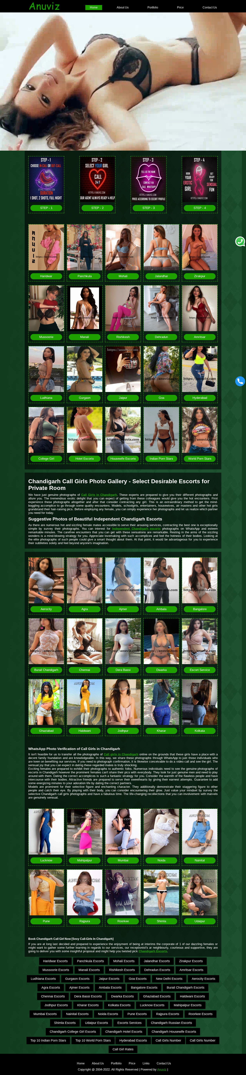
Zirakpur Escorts (191, 961)
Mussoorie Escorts (56, 970)
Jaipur (123, 398)
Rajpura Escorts (167, 1014)
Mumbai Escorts (45, 1014)
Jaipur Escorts (109, 979)
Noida (161, 860)
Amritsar (199, 337)
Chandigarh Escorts (153, 951)
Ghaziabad (46, 731)
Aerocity (46, 609)
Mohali (123, 276)
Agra (84, 609)
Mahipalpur (84, 860)
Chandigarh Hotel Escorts (123, 1031)
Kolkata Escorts (119, 1005)
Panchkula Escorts (90, 961)
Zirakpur (199, 276)
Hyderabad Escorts (133, 1040)
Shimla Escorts (65, 1023)
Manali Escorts (89, 970)
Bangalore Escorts (144, 987)
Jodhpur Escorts (56, 1005)
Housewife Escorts (123, 458)
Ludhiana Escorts (43, 979)
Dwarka (161, 670)
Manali (84, 337)
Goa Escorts (138, 979)
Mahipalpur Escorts (188, 1005)
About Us (123, 7)
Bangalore (200, 609)
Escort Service (200, 670)
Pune (46, 921)
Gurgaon (84, 398)
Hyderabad (200, 398)
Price (180, 7)
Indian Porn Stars (161, 458)
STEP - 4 (200, 208)
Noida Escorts (108, 1014)
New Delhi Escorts (169, 979)
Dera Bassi (123, 670)
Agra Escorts (50, 987)
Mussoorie (46, 337)
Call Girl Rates (123, 1049)
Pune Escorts (137, 1014)
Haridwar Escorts (55, 961)
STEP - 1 (46, 208)
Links (146, 1063)
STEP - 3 (148, 208)
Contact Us (210, 7)
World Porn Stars (199, 458)
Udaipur (199, 921)
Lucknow (46, 860)
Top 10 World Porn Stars (93, 1040)
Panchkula (85, 276)
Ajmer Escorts (79, 987)
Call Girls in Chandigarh (99, 495)
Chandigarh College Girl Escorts (73, 1031)
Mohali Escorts (124, 961)
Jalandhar (161, 276)
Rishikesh (123, 337)
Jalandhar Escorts (157, 961)
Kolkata (200, 731)
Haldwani (85, 731)
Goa (161, 398)
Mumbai (123, 860)
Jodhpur (123, 731)
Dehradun (161, 337)
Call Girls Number (168, 1040)
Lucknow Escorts (152, 1005)
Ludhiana (46, 398)
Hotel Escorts (84, 458)
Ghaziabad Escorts (157, 996)
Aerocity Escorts (203, 979)
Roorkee (123, 921)
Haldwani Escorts (192, 996)
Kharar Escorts (88, 1005)
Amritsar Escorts (191, 970)
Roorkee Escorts (201, 1014)
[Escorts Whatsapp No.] (240, 241)
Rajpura (84, 921)
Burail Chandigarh (46, 670)
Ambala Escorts (110, 987)
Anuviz (161, 1069)
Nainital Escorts (77, 1014)
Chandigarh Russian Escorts (171, 1023)
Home (94, 7)
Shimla (161, 921)
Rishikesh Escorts (122, 970)
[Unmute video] (123, 81)
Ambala (161, 609)
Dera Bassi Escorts (88, 996)
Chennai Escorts (53, 996)
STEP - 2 (97, 208)
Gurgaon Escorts (77, 979)
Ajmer (123, 609)
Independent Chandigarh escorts (136, 528)
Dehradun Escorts (157, 970)
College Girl (46, 458)
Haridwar (46, 276)
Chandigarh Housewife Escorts (174, 1031)
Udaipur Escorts (96, 1023)
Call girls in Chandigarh (121, 754)
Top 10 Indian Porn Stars (48, 1040)
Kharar (161, 731)
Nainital (200, 860)
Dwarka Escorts (122, 996)
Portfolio (152, 7)
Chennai (84, 670)
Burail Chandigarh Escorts (185, 987)
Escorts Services (129, 1023)
